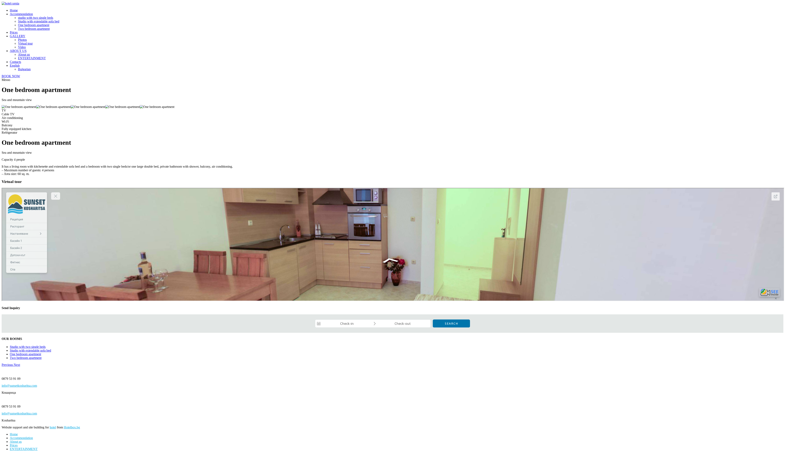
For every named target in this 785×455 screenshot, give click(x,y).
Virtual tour (25, 43)
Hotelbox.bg (72, 427)
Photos (22, 39)
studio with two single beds (35, 17)
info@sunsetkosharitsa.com (19, 385)
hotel (53, 427)
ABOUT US (18, 51)
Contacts (15, 62)
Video (22, 47)
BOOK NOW (11, 76)
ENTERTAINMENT (32, 58)
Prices (14, 32)
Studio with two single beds (28, 347)
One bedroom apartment (33, 25)
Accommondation (21, 14)
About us (24, 54)
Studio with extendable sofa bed (38, 21)
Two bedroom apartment (34, 28)
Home (14, 10)
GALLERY (17, 36)
